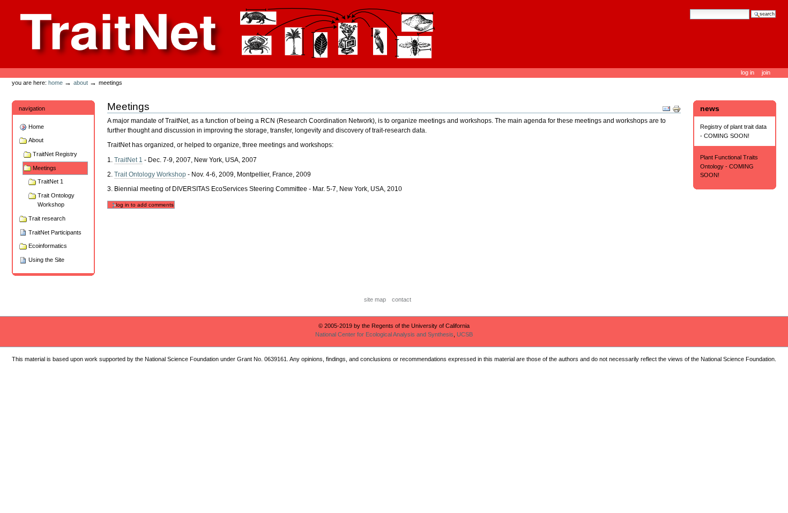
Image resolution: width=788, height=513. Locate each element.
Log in (748, 72)
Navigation (32, 108)
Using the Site (46, 259)
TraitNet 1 (50, 181)
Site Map (375, 299)
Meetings (44, 168)
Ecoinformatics (47, 246)
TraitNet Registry (55, 154)
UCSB (465, 334)
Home (55, 82)
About (80, 82)
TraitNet (228, 34)
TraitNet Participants (54, 232)
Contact (401, 299)
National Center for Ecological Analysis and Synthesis (384, 334)
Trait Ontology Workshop (56, 200)
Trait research (46, 218)
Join (766, 72)
